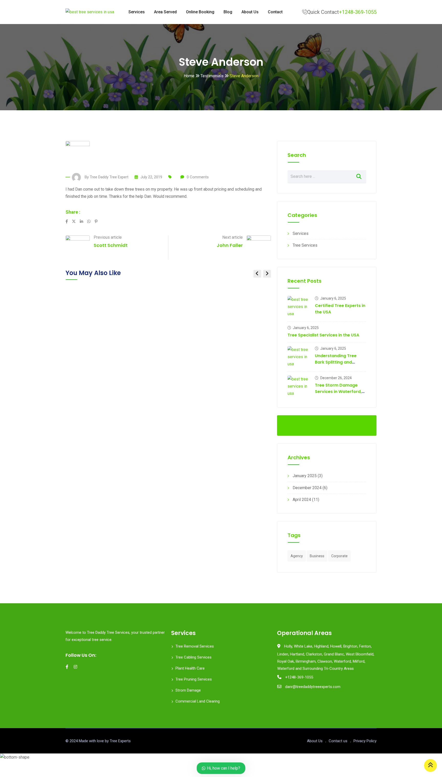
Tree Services (305, 245)
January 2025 (305, 475)
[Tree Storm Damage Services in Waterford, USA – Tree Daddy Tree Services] (299, 386)
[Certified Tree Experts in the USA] (299, 307)
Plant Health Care (190, 668)
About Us (250, 11)
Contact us (338, 741)
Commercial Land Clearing (197, 701)
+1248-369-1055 (358, 12)
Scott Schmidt (111, 245)
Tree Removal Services (194, 646)
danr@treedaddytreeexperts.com (312, 686)
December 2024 (307, 487)
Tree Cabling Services (193, 657)
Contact (275, 11)
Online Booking (200, 11)
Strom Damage (188, 690)
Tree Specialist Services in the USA (323, 335)
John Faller (230, 245)
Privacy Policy (365, 741)
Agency (297, 556)
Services (136, 11)
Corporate (339, 556)
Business (317, 556)
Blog (228, 11)
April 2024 (302, 499)
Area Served (165, 11)
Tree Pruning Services (193, 679)
